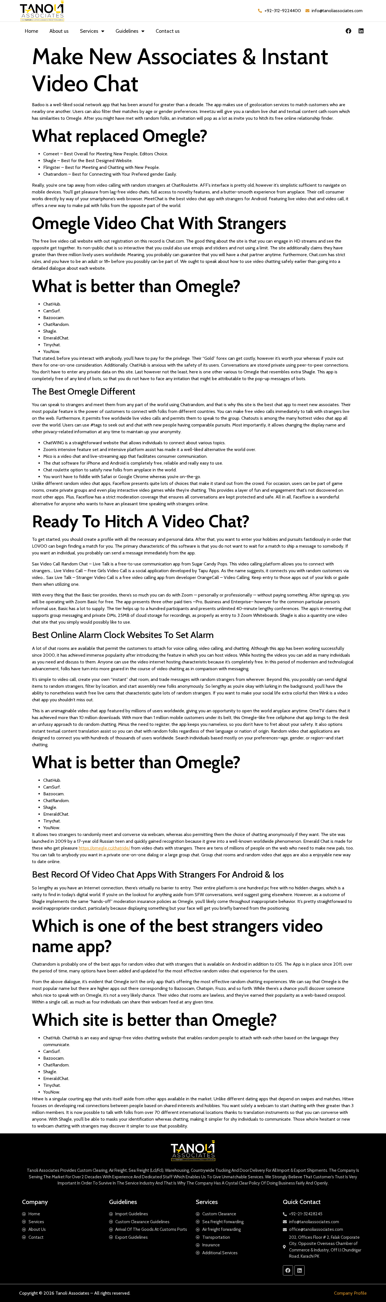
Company (35, 1202)
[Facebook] (348, 31)
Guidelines (127, 31)
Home (31, 31)
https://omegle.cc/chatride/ (104, 848)
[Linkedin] (361, 31)
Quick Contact (302, 1202)
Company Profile (350, 1293)
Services (89, 31)
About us (59, 31)
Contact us (168, 31)
